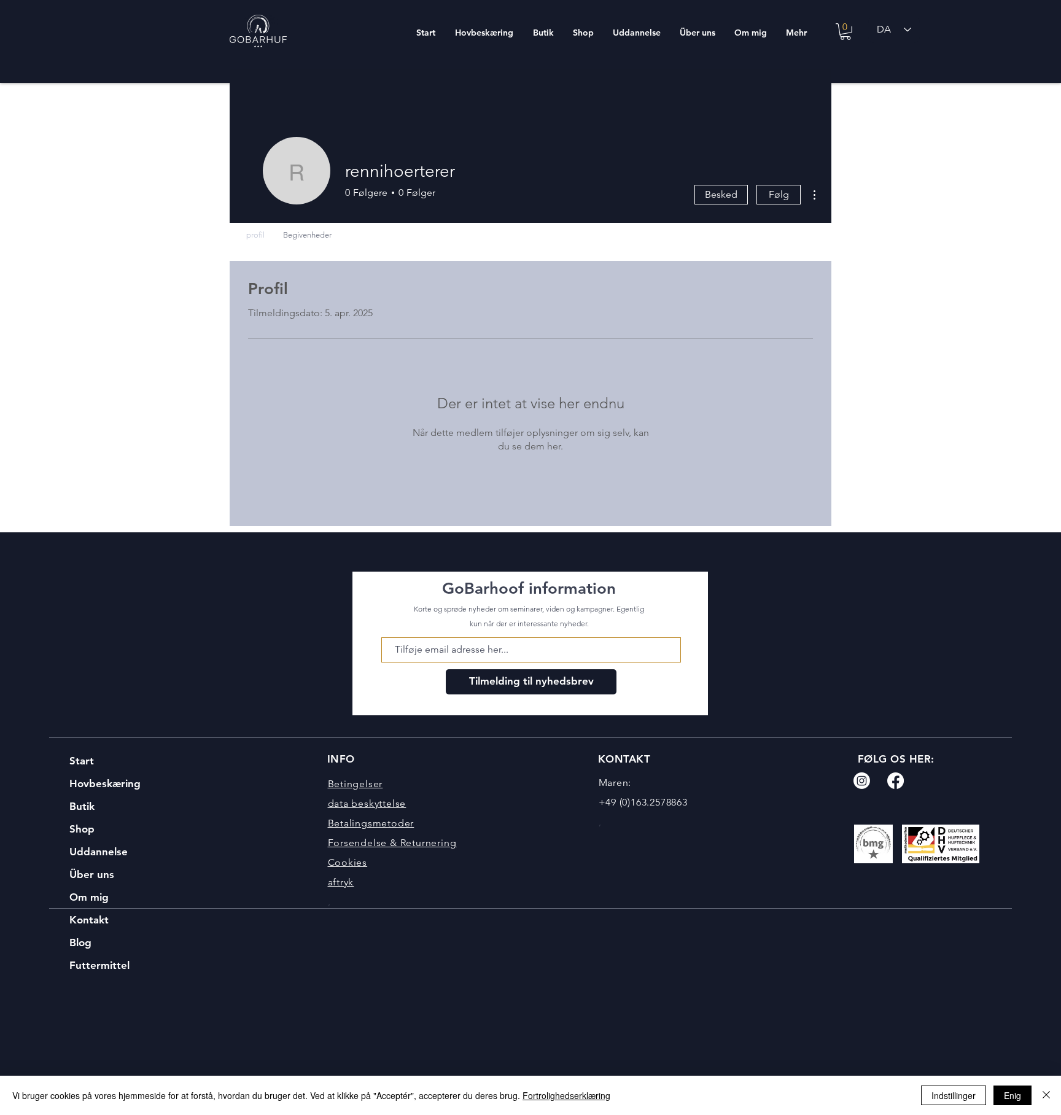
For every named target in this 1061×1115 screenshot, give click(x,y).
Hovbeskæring (105, 783)
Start (81, 761)
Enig (1012, 1095)
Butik (82, 806)
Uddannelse (98, 851)
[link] (845, 31)
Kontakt (89, 920)
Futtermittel (99, 965)
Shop (82, 829)
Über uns (91, 874)
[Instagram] (861, 780)
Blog (80, 942)
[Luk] (1046, 1095)
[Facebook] (895, 780)
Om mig (89, 897)
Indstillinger (953, 1095)
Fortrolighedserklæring (566, 1095)
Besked (721, 194)
